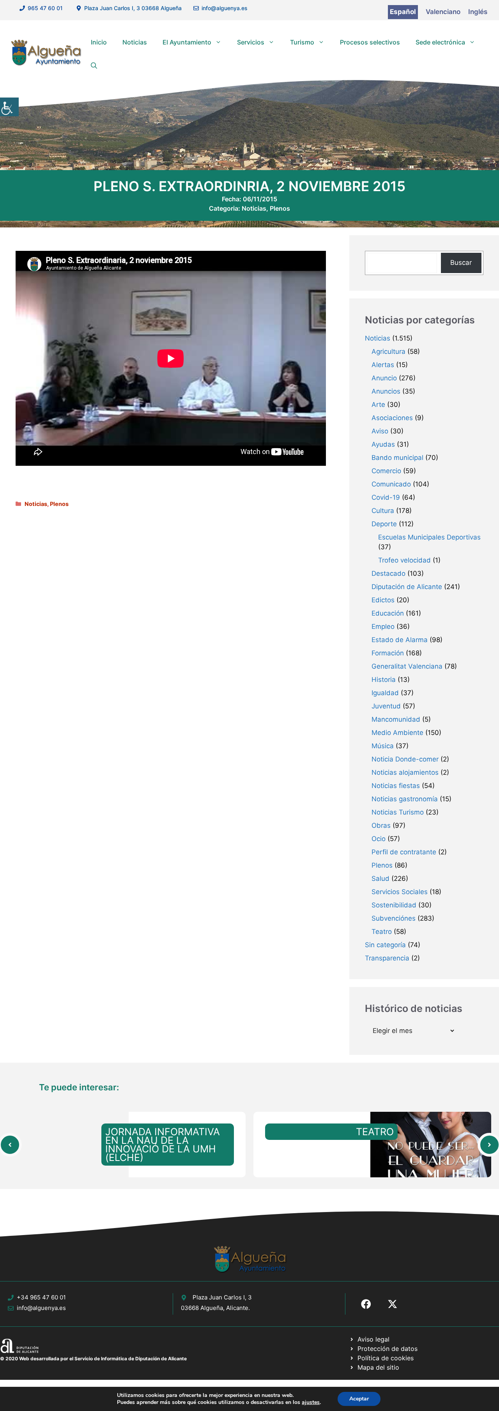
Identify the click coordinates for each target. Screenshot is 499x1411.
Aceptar (359, 1398)
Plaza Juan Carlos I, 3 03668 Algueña (133, 8)
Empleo (383, 626)
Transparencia (387, 958)
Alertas (383, 365)
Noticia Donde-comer (405, 759)
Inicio (99, 42)
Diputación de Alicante (407, 587)
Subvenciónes (394, 918)
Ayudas (383, 444)
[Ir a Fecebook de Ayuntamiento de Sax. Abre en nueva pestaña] (366, 1304)
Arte (378, 404)
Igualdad (385, 693)
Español (403, 12)
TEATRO (375, 1132)
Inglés (477, 12)
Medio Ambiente (397, 733)
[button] (94, 65)
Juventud (386, 706)
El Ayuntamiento (187, 42)
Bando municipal (397, 457)
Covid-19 (386, 497)
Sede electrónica (440, 42)
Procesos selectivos (370, 42)
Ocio (379, 839)
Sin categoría (385, 945)
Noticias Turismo (398, 812)
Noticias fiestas (396, 786)
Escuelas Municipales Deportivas (429, 537)
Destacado (388, 573)
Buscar (461, 262)
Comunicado (391, 484)
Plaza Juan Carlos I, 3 (222, 1297)
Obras (381, 825)
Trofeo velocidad (404, 560)
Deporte (384, 524)
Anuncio (384, 378)
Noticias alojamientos (405, 772)
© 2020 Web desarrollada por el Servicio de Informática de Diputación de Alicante (93, 1358)
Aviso (380, 431)
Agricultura (388, 351)
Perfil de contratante (404, 852)
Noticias (134, 42)
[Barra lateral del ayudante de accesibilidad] (9, 107)
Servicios (250, 42)
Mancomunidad (396, 719)
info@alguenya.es (225, 8)
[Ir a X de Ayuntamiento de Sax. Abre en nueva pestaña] (392, 1304)
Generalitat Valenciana (407, 666)
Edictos (383, 600)
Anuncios (386, 391)
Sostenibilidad (394, 905)
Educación (388, 613)
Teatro (382, 931)
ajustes (311, 1402)
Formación (388, 653)
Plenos (280, 208)
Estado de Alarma (400, 640)
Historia (384, 679)
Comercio (386, 471)
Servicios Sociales (400, 892)
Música (383, 746)
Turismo (302, 42)
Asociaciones (392, 418)
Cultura (383, 511)
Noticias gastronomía (405, 799)
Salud (380, 878)
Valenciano (443, 12)
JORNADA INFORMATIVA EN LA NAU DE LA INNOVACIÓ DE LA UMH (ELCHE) (162, 1144)
